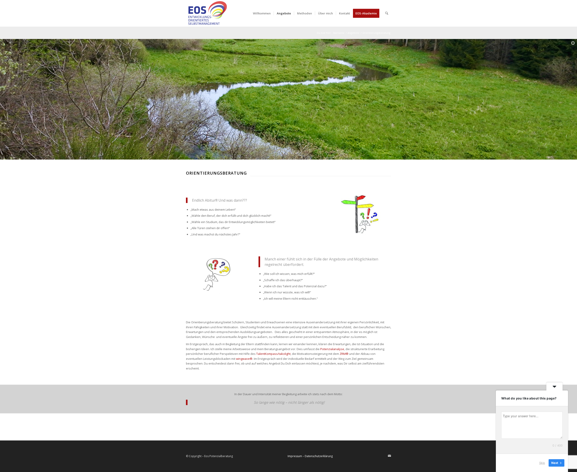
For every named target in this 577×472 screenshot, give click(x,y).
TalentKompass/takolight (273, 354)
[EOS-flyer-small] (207, 13)
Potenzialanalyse (332, 349)
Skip (542, 463)
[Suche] (386, 13)
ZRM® (343, 354)
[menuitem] (262, 13)
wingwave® (244, 359)
